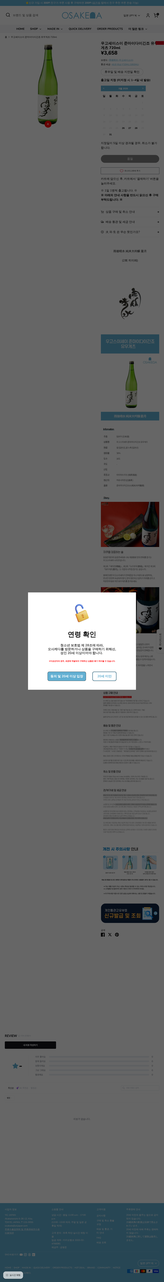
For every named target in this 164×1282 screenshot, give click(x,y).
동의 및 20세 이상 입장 (66, 676)
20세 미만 (104, 676)
